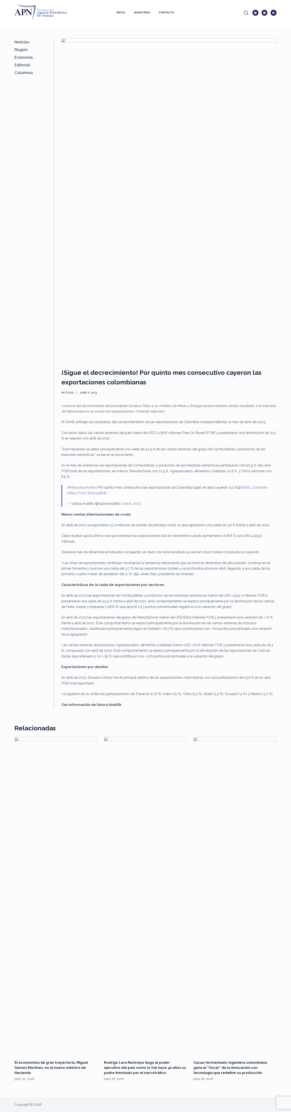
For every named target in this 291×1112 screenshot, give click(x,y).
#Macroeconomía (81, 487)
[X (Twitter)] (255, 13)
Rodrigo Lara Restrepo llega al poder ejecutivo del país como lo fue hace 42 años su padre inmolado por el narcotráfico (145, 1068)
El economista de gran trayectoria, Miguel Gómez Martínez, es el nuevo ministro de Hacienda (51, 1068)
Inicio (121, 12)
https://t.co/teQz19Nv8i (87, 493)
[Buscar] (246, 13)
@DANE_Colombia (252, 487)
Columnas (23, 72)
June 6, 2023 (131, 504)
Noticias (67, 392)
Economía (23, 57)
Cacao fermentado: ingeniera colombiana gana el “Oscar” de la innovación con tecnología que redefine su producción (230, 1068)
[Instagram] (265, 13)
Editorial (22, 65)
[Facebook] (274, 13)
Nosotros (142, 12)
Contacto (166, 12)
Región (21, 49)
